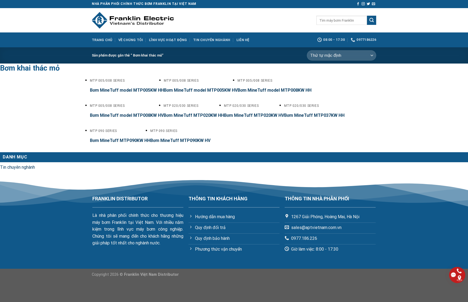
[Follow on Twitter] (368, 4)
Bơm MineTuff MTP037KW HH (314, 115)
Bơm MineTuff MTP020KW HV (254, 115)
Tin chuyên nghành (211, 40)
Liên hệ (242, 40)
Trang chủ (102, 40)
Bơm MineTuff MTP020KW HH (194, 115)
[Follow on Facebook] (358, 4)
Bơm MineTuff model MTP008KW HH (274, 90)
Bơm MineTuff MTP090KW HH (120, 140)
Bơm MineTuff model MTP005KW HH (127, 90)
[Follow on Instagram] (363, 4)
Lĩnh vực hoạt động (168, 40)
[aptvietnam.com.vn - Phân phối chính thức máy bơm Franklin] (133, 20)
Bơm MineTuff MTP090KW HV (180, 140)
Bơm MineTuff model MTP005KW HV (201, 90)
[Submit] (371, 20)
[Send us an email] (373, 4)
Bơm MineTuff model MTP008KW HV (127, 115)
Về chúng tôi (130, 40)
